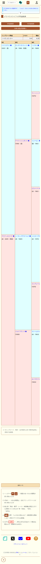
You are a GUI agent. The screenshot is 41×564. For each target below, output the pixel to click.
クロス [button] (25, 35)
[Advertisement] (20, 461)
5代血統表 (10, 24)
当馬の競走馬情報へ (20, 28)
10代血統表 (30, 24)
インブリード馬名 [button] (7, 35)
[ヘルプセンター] (36, 538)
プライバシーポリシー (20, 544)
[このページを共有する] (3, 560)
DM (17, 552)
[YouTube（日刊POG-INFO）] (28, 538)
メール (24, 552)
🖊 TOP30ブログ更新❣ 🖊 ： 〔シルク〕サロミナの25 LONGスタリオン (21, 9)
